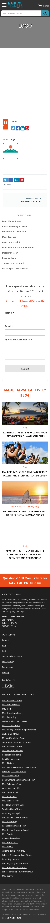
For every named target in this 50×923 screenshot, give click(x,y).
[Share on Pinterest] (27, 128)
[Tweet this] (13, 128)
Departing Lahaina (10, 859)
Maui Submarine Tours (12, 784)
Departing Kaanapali (11, 813)
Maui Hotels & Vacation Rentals (18, 247)
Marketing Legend (13, 917)
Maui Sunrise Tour (10, 800)
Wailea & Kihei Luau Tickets (14, 721)
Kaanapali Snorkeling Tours (14, 825)
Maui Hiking (7, 846)
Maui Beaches (9, 237)
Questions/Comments (18, 339)
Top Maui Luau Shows (12, 809)
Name (9, 312)
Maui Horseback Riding (12, 713)
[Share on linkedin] (22, 128)
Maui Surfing (7, 876)
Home (5, 139)
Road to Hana (9, 258)
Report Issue (7, 667)
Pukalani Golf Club (12, 167)
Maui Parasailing (9, 821)
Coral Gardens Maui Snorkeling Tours (19, 779)
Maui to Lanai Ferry (11, 725)
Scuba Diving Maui (10, 734)
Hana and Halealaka (11, 838)
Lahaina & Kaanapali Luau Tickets (17, 855)
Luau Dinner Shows (11, 221)
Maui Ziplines (8, 763)
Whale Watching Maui (12, 788)
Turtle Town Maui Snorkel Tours (16, 742)
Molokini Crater (10, 252)
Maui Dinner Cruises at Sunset (15, 830)
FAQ (4, 651)
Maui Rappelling (9, 717)
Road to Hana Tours (11, 759)
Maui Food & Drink (11, 242)
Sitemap (5, 672)
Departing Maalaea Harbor (14, 771)
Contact (5, 640)
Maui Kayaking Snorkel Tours (15, 863)
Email (9, 326)
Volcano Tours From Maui (14, 850)
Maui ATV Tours (9, 796)
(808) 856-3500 (9, 626)
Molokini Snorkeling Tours (13, 738)
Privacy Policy (8, 661)
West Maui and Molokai (12, 750)
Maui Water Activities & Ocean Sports (19, 767)
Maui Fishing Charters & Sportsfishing (19, 729)
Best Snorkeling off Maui (14, 226)
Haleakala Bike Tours (11, 754)
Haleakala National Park (14, 231)
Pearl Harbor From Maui (13, 805)
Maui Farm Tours (10, 842)
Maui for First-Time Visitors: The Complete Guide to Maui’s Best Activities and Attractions (25, 554)
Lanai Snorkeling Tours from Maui (17, 871)
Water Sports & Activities (15, 268)
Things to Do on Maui (13, 263)
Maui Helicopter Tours (12, 700)
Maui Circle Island (10, 792)
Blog (25, 427)
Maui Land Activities (11, 704)
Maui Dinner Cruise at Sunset (15, 817)
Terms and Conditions (12, 656)
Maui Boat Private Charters (14, 867)
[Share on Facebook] (18, 128)
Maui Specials (8, 834)
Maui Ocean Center (10, 775)
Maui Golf (6, 708)
